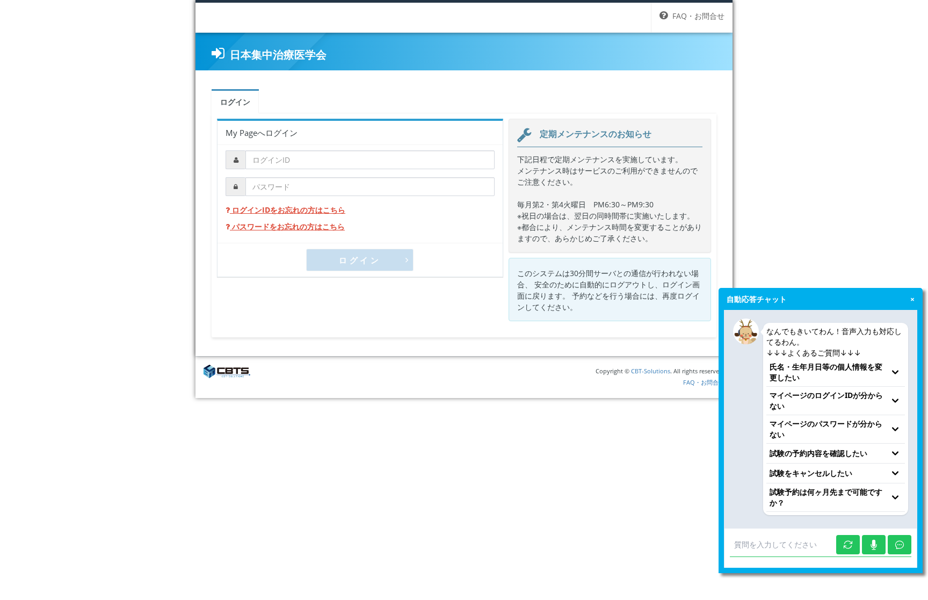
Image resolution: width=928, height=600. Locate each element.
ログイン (235, 102)
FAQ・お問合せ (703, 382)
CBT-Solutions (650, 371)
